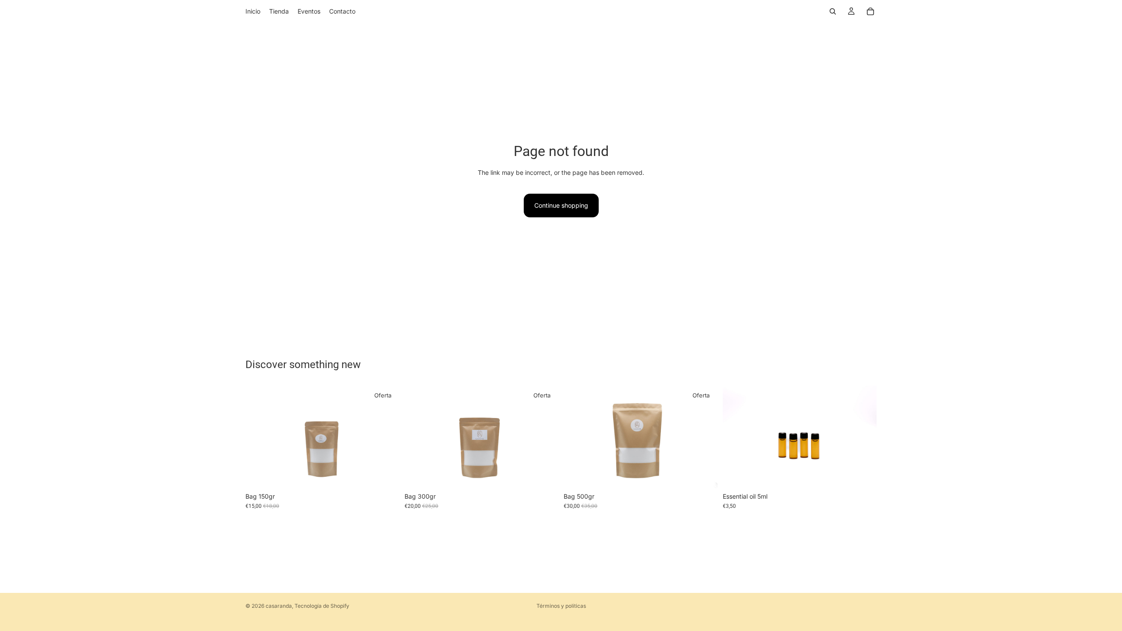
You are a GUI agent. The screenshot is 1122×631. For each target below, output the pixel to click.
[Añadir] (386, 474)
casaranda (279, 606)
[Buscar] (832, 11)
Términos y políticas (561, 606)
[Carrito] (870, 11)
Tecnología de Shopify (322, 606)
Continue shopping (561, 205)
